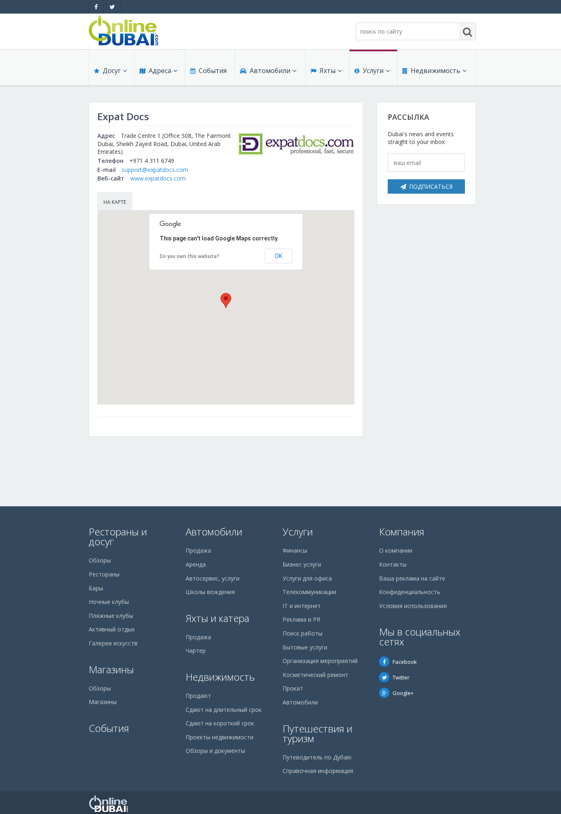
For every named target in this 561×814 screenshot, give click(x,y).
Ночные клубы (109, 602)
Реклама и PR (301, 619)
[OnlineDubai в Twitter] (112, 7)
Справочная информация (318, 771)
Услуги (373, 70)
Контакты (393, 564)
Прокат (293, 688)
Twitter (401, 677)
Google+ (403, 693)
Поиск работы (302, 633)
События (213, 70)
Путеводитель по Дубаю (317, 757)
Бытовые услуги (305, 647)
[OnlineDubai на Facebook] (96, 7)
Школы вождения (210, 592)
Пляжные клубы (111, 616)
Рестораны (104, 574)
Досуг (112, 70)
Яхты (328, 70)
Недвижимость (435, 70)
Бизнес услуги (302, 564)
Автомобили (270, 70)
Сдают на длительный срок (224, 709)
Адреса (160, 70)
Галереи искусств (113, 643)
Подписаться (431, 186)
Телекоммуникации (309, 592)
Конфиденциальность (409, 592)
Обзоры (100, 560)
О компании (395, 550)
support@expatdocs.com (155, 170)
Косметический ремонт (315, 675)
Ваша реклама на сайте (412, 578)
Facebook (405, 661)
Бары (96, 588)
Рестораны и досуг (118, 536)
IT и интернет (302, 606)
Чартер (196, 650)
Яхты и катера (217, 618)
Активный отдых (112, 629)
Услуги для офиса (307, 578)
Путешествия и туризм (317, 733)
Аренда (196, 564)
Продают (198, 696)
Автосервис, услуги (212, 578)
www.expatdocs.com (158, 178)
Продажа (198, 550)
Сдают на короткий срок (220, 723)
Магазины (111, 669)
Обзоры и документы (215, 751)
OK (278, 256)
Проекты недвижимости (219, 737)
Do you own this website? (189, 256)
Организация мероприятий (320, 661)
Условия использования (413, 606)
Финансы (295, 550)
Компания (401, 531)
